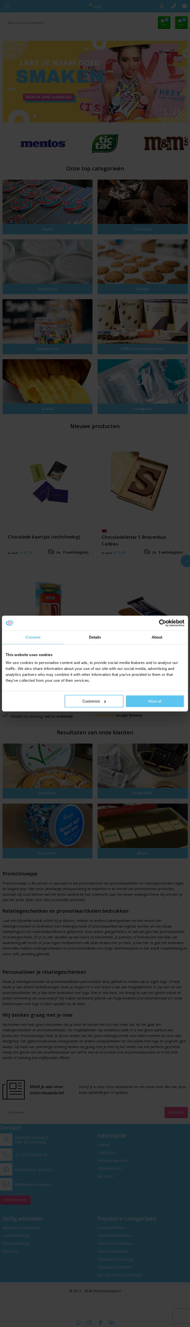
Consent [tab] (32, 637)
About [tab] (157, 637)
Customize (91, 701)
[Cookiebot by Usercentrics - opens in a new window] (162, 623)
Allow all (154, 701)
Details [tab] (95, 637)
